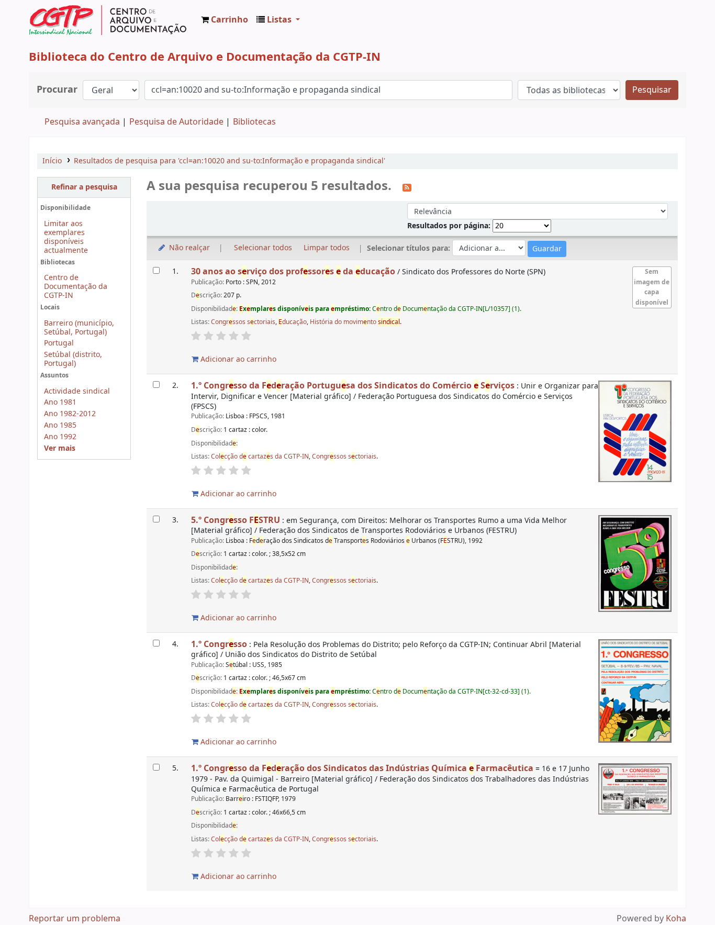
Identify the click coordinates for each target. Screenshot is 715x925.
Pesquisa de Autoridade (176, 122)
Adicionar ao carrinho (237, 359)
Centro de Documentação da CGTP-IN (75, 286)
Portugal (59, 343)
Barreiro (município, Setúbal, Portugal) (79, 328)
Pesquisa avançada (82, 122)
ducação (292, 322)
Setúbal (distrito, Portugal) (73, 359)
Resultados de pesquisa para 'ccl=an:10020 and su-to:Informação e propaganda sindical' (229, 160)
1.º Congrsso (220, 644)
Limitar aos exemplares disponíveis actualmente (66, 237)
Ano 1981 (60, 402)
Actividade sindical (77, 391)
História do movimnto (355, 322)
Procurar (57, 90)
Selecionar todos (263, 247)
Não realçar (188, 247)
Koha (676, 918)
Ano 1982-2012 (70, 413)
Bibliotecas (254, 122)
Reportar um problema (74, 918)
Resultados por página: (450, 225)
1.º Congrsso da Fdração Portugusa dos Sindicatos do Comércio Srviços (353, 386)
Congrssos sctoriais (243, 322)
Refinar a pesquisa (84, 187)
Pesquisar (652, 90)
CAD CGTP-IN (107, 20)
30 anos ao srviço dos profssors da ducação (293, 271)
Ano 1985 (60, 425)
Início (52, 160)
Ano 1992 (60, 436)
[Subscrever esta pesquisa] (407, 187)
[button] (224, 19)
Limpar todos (327, 247)
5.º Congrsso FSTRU (235, 520)
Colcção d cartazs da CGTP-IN (260, 456)
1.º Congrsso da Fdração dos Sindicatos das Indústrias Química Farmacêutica (362, 768)
